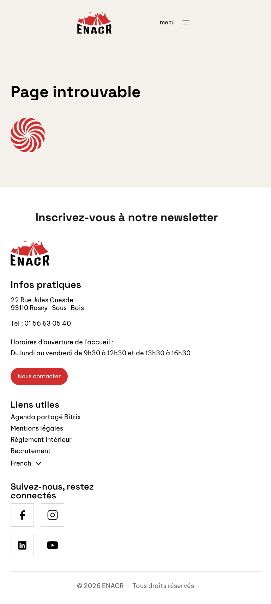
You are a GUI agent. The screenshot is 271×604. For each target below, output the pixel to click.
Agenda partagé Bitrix (46, 417)
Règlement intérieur (41, 440)
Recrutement (31, 451)
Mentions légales (37, 428)
